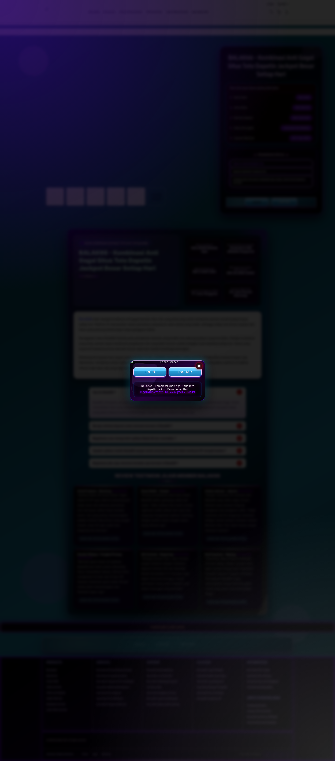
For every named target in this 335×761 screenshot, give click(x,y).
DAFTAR (185, 372)
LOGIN (150, 372)
